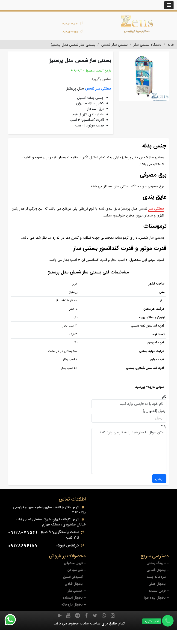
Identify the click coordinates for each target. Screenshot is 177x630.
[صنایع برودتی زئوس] (137, 24)
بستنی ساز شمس (98, 88)
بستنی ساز (156, 208)
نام (164, 396)
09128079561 (70, 24)
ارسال (159, 478)
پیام (163, 425)
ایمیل (162, 411)
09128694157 (70, 32)
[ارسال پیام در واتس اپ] (13, 620)
